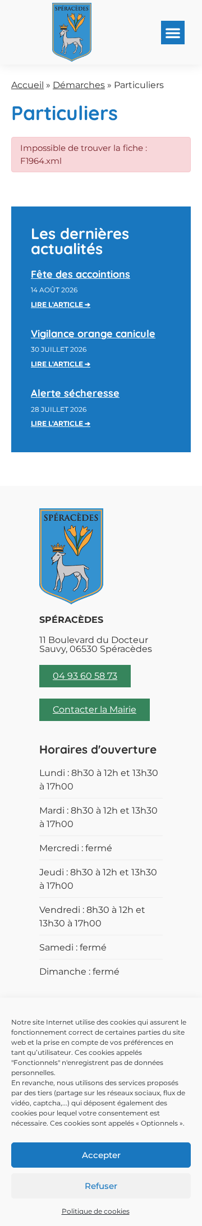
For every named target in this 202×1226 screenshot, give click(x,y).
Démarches (79, 85)
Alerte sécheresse (75, 393)
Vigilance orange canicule (93, 333)
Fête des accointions (80, 274)
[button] (173, 32)
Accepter (101, 1155)
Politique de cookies (96, 1211)
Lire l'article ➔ (60, 304)
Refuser (101, 1186)
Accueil (27, 85)
